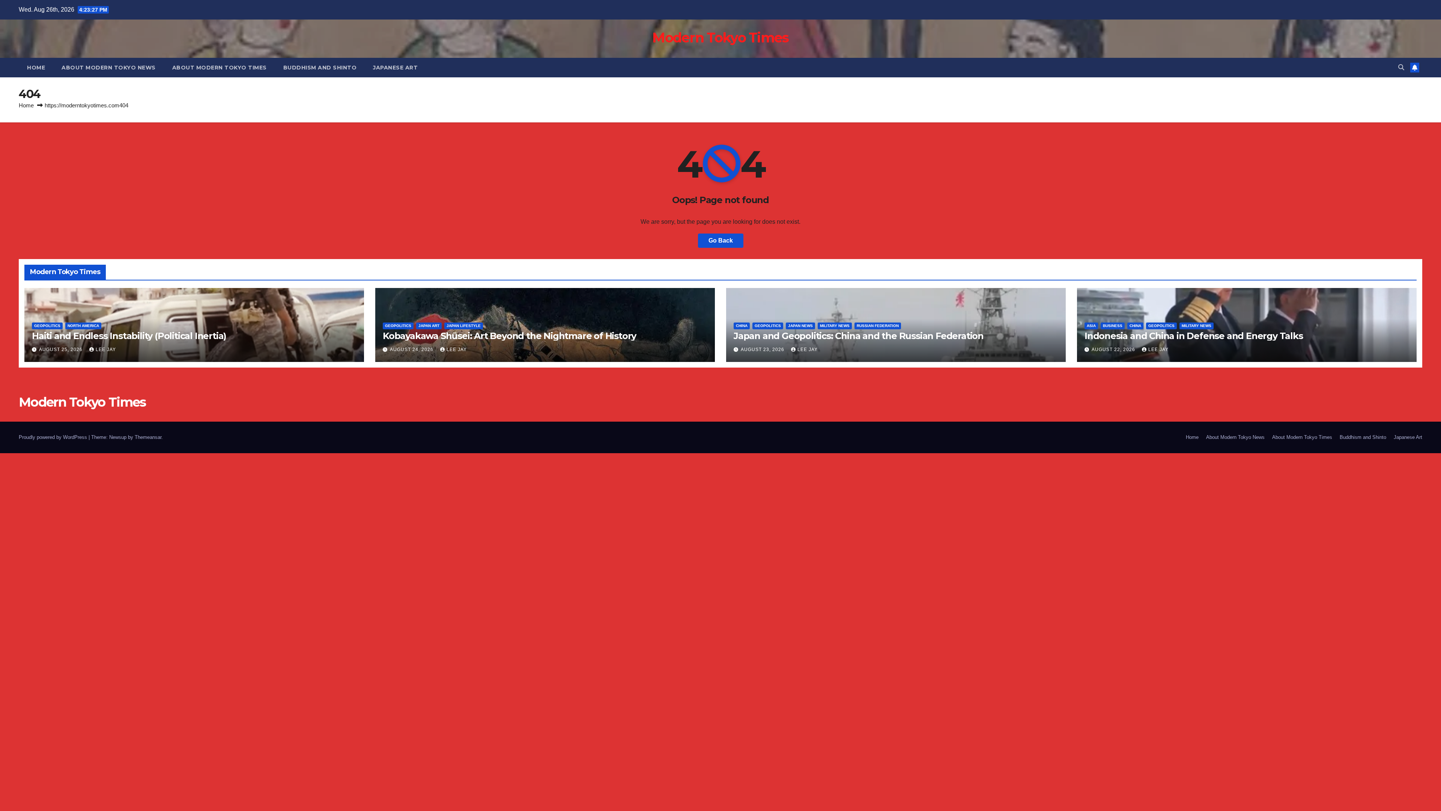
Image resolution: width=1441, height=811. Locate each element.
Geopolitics (47, 326)
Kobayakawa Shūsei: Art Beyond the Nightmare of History (509, 335)
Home (36, 67)
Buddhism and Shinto (320, 67)
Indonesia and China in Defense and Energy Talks (1194, 335)
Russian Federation (878, 326)
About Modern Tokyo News (109, 67)
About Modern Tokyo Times (219, 67)
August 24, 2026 (412, 349)
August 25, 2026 (61, 349)
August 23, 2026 (763, 349)
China (742, 326)
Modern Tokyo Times (720, 37)
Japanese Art (395, 67)
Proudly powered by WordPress (54, 437)
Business (1112, 326)
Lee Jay (106, 349)
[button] (1401, 67)
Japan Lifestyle (464, 326)
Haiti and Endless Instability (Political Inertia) (129, 335)
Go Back (720, 240)
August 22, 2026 (1114, 349)
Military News (835, 326)
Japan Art (428, 326)
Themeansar (148, 437)
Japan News (800, 326)
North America (83, 326)
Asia (1091, 326)
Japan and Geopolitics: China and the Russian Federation (859, 335)
